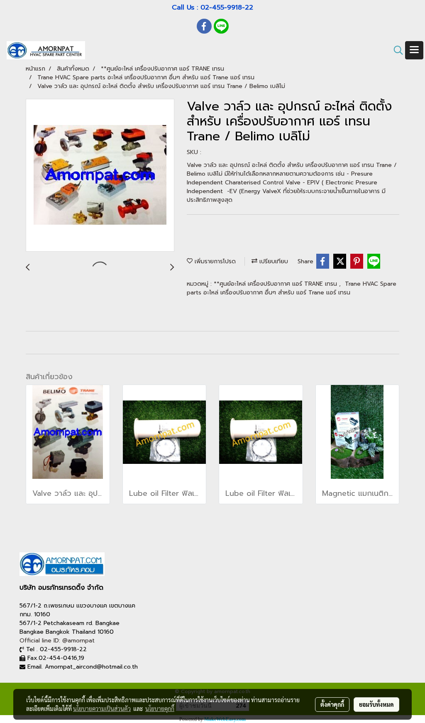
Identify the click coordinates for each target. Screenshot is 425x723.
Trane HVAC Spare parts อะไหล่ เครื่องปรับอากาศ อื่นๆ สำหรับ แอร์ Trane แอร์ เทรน (291, 288)
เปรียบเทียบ (272, 261)
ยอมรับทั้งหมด (376, 704)
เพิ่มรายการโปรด (214, 261)
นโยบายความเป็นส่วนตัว (102, 708)
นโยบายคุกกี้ (159, 708)
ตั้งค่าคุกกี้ (332, 704)
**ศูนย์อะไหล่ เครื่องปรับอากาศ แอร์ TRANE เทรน (276, 283)
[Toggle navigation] (414, 50)
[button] (395, 50)
